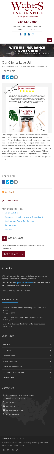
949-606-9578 (11, 406)
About (11, 291)
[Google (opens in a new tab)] (33, 34)
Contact (19, 291)
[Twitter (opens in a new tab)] (7, 77)
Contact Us (7, 350)
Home (4, 291)
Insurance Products (10, 361)
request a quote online (24, 283)
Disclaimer (44, 442)
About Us (6, 345)
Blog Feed (9, 192)
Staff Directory (8, 377)
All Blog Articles (11, 200)
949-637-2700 (11, 402)
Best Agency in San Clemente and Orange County (24, 217)
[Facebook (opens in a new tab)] (21, 34)
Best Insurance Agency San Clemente (19, 221)
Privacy (34, 442)
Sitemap (27, 291)
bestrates (8, 229)
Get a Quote (11, 254)
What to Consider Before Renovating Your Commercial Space (24, 310)
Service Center (9, 356)
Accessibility (7, 445)
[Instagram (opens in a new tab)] (29, 34)
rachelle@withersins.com (16, 410)
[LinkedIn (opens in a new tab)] (25, 34)
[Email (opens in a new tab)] (16, 77)
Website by (19, 445)
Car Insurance (10, 225)
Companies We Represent (13, 372)
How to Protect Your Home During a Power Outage (23, 318)
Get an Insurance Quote (12, 366)
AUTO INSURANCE (11, 213)
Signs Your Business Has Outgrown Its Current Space (24, 325)
